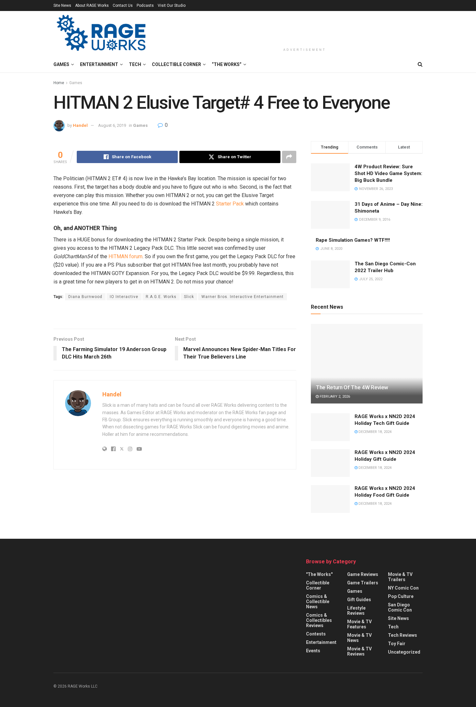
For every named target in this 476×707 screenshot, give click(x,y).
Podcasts (145, 5)
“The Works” (227, 64)
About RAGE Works (92, 5)
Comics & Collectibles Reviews (319, 620)
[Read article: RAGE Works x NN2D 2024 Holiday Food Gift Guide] (330, 499)
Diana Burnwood (85, 296)
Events (313, 650)
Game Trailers (362, 582)
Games (61, 64)
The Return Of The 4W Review (352, 387)
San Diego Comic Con (400, 607)
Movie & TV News (359, 638)
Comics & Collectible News (317, 601)
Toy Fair (396, 643)
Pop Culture (401, 596)
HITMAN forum (125, 256)
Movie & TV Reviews (359, 651)
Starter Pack (230, 204)
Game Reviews (362, 574)
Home (58, 83)
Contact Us (123, 5)
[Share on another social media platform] (289, 157)
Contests (316, 633)
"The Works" (319, 574)
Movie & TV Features (359, 624)
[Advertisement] (305, 28)
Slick (189, 296)
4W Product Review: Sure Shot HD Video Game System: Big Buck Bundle (388, 173)
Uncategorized (404, 652)
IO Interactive (124, 296)
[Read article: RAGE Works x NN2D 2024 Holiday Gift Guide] (330, 463)
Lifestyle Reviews (356, 610)
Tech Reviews (402, 635)
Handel (80, 125)
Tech (135, 64)
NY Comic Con (403, 588)
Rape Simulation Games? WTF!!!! (353, 240)
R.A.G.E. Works (161, 296)
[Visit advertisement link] (174, 315)
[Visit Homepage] (102, 34)
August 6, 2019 (112, 125)
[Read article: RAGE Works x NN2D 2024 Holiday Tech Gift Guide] (330, 427)
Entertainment (99, 64)
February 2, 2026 (334, 396)
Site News (62, 5)
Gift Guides (359, 599)
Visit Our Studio (172, 5)
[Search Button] (420, 64)
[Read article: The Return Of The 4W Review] (367, 364)
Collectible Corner (176, 64)
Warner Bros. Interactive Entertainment (242, 296)
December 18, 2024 (374, 432)
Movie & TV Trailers (400, 577)
